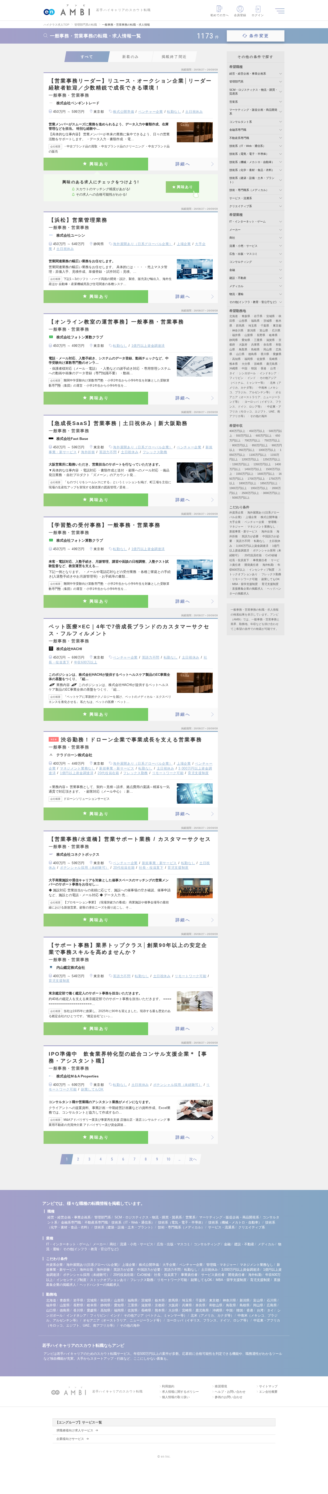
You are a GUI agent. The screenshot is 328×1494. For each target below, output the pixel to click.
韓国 (254, 368)
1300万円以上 (241, 464)
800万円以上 (240, 445)
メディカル (236, 286)
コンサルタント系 (240, 121)
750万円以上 (272, 440)
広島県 (272, 1305)
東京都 (277, 325)
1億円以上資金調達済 (148, 346)
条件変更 (259, 36)
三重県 (258, 339)
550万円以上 (244, 435)
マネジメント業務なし (77, 768)
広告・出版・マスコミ (243, 253)
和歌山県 (215, 1305)
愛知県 (246, 339)
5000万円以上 (241, 497)
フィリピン (236, 377)
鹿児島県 (272, 363)
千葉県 (265, 325)
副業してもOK (92, 1089)
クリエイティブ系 (240, 206)
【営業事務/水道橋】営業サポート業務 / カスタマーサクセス (130, 839)
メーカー (235, 229)
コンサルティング (240, 261)
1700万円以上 (256, 478)
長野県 (261, 335)
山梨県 (248, 335)
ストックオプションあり (108, 1280)
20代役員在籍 (108, 773)
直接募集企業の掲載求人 (247, 588)
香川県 (265, 354)
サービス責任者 (212, 1275)
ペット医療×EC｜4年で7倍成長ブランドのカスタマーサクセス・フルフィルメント (129, 630)
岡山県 (267, 349)
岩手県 (258, 316)
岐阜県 (273, 335)
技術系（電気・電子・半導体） (249, 153)
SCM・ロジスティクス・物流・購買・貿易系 (148, 1217)
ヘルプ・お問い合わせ (230, 1392)
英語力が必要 (250, 536)
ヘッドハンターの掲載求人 (100, 1285)
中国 (244, 368)
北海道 (233, 316)
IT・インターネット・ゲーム (247, 221)
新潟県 (251, 330)
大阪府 (243, 344)
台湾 (273, 368)
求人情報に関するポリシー (180, 1392)
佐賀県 (261, 358)
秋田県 (105, 1300)
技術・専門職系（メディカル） (249, 189)
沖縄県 (233, 368)
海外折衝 (88, 452)
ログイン (258, 15)
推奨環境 (221, 1386)
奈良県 (267, 344)
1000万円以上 (267, 449)
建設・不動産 (237, 277)
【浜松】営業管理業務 (78, 220)
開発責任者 (251, 564)
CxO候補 (271, 555)
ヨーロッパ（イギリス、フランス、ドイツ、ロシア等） (208, 1320)
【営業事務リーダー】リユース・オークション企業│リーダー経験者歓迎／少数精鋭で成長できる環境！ (130, 84)
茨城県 (267, 320)
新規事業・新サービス (116, 768)
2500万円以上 (250, 492)
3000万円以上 (271, 492)
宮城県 (270, 316)
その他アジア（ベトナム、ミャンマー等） (155, 1315)
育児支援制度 (198, 773)
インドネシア (268, 373)
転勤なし (174, 112)
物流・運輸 (236, 294)
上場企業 (184, 244)
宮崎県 (258, 363)
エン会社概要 (268, 1392)
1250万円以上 (271, 459)
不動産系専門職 (239, 137)
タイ (232, 373)
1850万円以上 (269, 483)
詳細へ (183, 164)
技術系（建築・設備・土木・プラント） (124, 1227)
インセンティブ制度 (261, 569)
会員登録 (240, 15)
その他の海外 (258, 416)
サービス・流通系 (240, 198)
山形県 (243, 320)
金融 (232, 269)
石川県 (276, 330)
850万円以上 (260, 445)
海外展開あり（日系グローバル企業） (142, 244)
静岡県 (233, 339)
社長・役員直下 (151, 868)
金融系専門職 (237, 129)
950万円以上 (247, 449)
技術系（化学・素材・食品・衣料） (251, 169)
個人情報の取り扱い (176, 1397)
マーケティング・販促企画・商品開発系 (229, 1217)
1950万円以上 (259, 488)
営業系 (233, 101)
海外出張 (267, 531)
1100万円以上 (257, 454)
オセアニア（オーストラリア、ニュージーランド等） (255, 397)
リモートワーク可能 (168, 773)
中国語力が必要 (148, 1269)
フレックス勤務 (155, 452)
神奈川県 (237, 330)
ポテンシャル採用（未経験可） (84, 868)
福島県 (255, 320)
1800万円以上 (247, 483)
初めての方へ (219, 15)
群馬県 (240, 325)
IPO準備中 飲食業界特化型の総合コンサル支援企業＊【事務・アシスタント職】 (128, 1057)
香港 (263, 368)
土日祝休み (194, 112)
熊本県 (233, 363)
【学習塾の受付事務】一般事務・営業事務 (105, 525)
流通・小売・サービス (243, 245)
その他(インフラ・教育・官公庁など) (252, 302)
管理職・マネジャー (221, 1265)
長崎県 (273, 358)
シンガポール (247, 373)
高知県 (236, 358)
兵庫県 (255, 344)
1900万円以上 (238, 488)
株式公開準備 (123, 112)
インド (251, 377)
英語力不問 (108, 452)
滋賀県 (270, 339)
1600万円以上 (266, 473)
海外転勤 (268, 564)
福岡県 (248, 358)
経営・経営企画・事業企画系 (247, 73)
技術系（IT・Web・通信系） (247, 145)
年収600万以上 (85, 662)
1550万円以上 (244, 473)
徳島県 (252, 354)
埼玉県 (252, 325)
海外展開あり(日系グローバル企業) (92, 1265)
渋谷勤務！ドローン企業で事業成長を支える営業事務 (126, 739)
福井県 (236, 335)
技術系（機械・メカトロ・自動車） (251, 162)
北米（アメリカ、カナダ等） (212, 1315)
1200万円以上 (250, 459)
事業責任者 (260, 560)
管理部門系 (236, 81)
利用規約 (168, 1386)
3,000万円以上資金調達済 (252, 545)
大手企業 (235, 521)
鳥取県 (243, 349)
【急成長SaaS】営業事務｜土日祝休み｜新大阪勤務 (118, 423)
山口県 (240, 354)
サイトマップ (268, 1386)
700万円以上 (252, 440)
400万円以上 (237, 430)
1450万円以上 (253, 469)
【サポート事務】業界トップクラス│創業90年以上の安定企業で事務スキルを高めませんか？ (128, 948)
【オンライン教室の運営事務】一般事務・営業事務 (116, 322)
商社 (232, 237)
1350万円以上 (262, 464)
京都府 (160, 1305)
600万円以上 (264, 435)
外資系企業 (236, 512)
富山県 (264, 330)
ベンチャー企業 (150, 112)
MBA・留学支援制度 (245, 584)
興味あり (99, 164)
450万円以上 (257, 430)
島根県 (255, 349)
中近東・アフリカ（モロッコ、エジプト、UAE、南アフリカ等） (255, 411)
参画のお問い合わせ (228, 1397)
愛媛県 (277, 354)
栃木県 (160, 1300)
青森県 (246, 316)
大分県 (246, 363)
